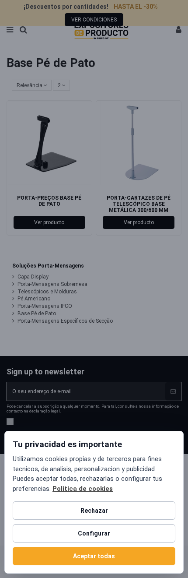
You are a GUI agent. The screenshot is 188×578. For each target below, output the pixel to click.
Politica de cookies (82, 489)
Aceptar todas (94, 556)
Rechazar (94, 510)
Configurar (94, 533)
